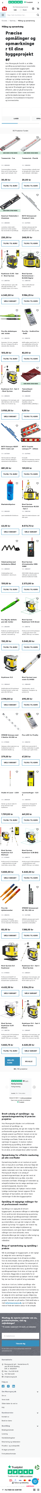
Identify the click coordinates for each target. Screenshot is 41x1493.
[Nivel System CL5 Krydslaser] (10, 951)
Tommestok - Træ (8, 158)
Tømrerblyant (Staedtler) (27, 390)
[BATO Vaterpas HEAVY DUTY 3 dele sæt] (10, 432)
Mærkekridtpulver (8, 504)
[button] (16, 1490)
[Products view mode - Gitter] (34, 1489)
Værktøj (13, 21)
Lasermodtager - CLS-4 (30, 794)
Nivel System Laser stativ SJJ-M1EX (29, 678)
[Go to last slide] (2, 2)
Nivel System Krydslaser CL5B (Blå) (30, 851)
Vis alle (28, 1061)
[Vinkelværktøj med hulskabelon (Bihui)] (10, 548)
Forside (4, 21)
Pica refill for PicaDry (30, 735)
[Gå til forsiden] (5, 8)
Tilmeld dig (20, 1343)
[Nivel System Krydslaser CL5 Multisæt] (10, 836)
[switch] (20, 10)
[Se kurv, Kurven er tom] (38, 8)
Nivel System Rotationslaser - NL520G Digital (28, 276)
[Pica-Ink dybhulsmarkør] (10, 894)
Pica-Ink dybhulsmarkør (7, 909)
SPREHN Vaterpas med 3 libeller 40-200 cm (9, 736)
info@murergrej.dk (13, 1303)
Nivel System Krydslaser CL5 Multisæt (7, 852)
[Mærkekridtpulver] (10, 490)
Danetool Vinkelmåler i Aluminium (10, 217)
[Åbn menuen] (3, 15)
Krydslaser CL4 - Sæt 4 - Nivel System (31, 1024)
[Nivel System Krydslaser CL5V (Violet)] (10, 1009)
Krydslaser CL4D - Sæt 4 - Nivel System (9, 275)
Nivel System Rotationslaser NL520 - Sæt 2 (30, 506)
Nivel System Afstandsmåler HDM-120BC (30, 564)
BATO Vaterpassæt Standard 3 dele (29, 217)
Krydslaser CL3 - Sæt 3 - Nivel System (30, 967)
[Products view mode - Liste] (38, 1489)
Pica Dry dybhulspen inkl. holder (9, 332)
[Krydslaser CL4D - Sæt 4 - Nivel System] (10, 259)
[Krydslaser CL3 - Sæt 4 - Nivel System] (10, 374)
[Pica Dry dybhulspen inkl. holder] (10, 317)
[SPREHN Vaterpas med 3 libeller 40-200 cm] (10, 720)
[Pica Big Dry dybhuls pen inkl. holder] (10, 605)
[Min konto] (33, 8)
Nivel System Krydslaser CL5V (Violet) (7, 1025)
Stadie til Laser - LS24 (10, 793)
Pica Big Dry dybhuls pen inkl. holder (9, 621)
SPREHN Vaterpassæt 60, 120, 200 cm (30, 909)
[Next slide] (39, 2)
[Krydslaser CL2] (10, 663)
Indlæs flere (10, 1061)
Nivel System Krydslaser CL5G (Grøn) (30, 621)
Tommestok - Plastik (30, 158)
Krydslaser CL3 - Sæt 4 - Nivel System (10, 390)
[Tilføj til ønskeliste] (17, 137)
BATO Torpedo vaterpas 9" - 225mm (30, 448)
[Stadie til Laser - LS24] (10, 778)
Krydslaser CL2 (7, 677)
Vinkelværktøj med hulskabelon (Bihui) (8, 563)
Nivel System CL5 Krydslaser (8, 967)
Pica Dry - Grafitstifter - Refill (30, 332)
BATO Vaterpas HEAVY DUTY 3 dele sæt (9, 448)
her (11, 1351)
